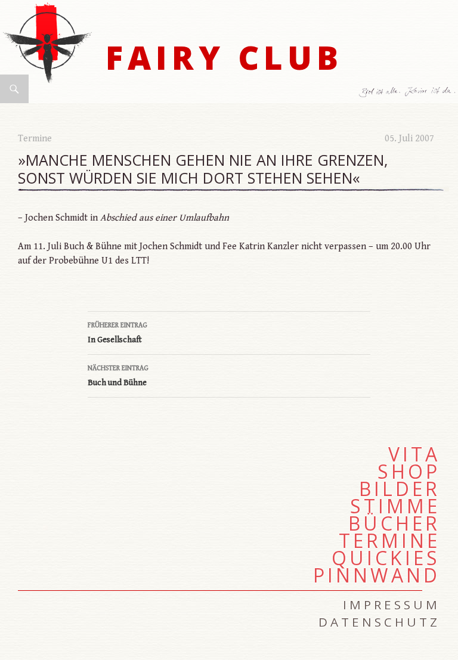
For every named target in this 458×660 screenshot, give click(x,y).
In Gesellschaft (117, 333)
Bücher (394, 523)
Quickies (386, 558)
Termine (35, 138)
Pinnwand (376, 575)
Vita (414, 454)
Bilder (399, 489)
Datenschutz (379, 621)
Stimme (395, 506)
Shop (408, 471)
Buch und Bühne (118, 376)
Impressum (391, 604)
